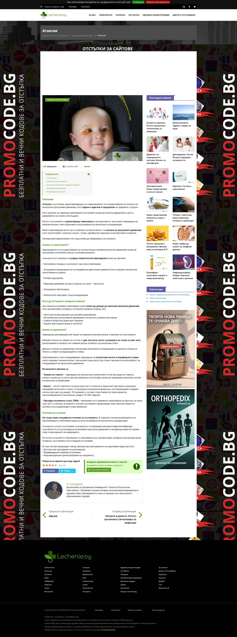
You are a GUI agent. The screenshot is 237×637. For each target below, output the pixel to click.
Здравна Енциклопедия (82, 35)
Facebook (50, 471)
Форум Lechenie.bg (129, 591)
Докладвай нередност (100, 469)
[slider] (49, 465)
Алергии (48, 584)
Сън (160, 584)
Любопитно (105, 15)
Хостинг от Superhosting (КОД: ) (95, 630)
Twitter (66, 471)
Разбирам (138, 2)
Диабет (162, 581)
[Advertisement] (118, 74)
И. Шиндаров (51, 166)
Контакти (85, 6)
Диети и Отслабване (167, 571)
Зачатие (47, 574)
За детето (87, 571)
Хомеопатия (88, 581)
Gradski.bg (48, 616)
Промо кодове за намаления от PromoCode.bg (169, 294)
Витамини (48, 591)
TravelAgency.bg (72, 616)
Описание (52, 178)
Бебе (46, 578)
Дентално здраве (128, 581)
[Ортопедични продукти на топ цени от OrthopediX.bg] (171, 428)
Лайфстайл (49, 581)
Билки (123, 584)
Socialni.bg (59, 616)
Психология (88, 588)
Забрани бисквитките (157, 2)
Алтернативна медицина (131, 578)
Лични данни (158, 610)
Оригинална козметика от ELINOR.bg (165, 301)
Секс (84, 578)
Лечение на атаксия (56, 191)
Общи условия (134, 610)
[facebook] (189, 7)
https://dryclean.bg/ (158, 298)
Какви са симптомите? (57, 181)
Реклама (73, 6)
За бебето (125, 571)
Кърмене (163, 574)
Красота (162, 578)
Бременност (88, 574)
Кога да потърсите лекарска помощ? (64, 185)
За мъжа (48, 571)
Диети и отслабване (184, 15)
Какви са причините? (57, 188)
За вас (92, 15)
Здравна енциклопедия (156, 15)
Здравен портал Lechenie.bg (55, 35)
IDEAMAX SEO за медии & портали (59, 630)
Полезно (120, 15)
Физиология (164, 588)
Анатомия (125, 588)
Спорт (85, 584)
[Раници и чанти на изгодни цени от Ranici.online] (171, 348)
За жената (163, 567)
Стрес (46, 588)
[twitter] (195, 7)
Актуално (134, 15)
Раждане (124, 574)
